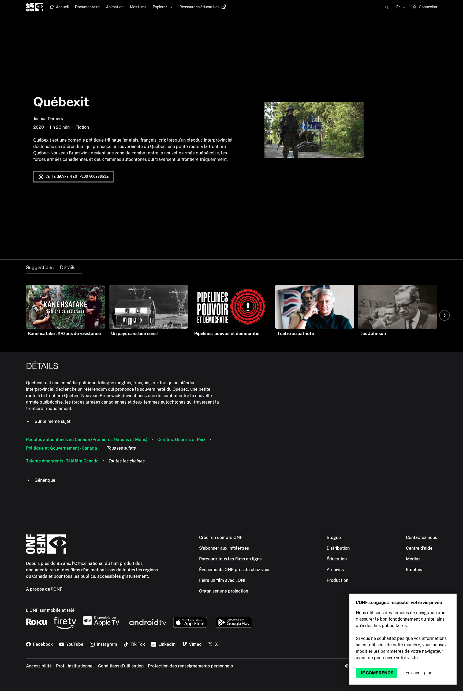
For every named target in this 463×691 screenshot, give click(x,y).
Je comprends (377, 672)
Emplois (414, 569)
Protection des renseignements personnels (190, 666)
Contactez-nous (421, 537)
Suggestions (40, 268)
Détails (67, 268)
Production (337, 580)
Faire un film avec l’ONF (223, 580)
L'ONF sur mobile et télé (50, 610)
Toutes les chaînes (127, 461)
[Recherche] (386, 7)
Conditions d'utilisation (121, 666)
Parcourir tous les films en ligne (230, 558)
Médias (413, 558)
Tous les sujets (121, 448)
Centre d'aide (419, 548)
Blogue (334, 537)
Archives (335, 569)
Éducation (337, 558)
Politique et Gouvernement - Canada (61, 448)
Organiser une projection (223, 591)
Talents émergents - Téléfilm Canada (62, 461)
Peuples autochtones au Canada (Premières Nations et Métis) (86, 439)
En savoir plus (418, 672)
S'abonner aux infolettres (224, 548)
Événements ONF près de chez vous (234, 569)
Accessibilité (39, 666)
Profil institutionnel (75, 666)
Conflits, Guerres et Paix (181, 439)
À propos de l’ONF (44, 589)
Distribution (338, 548)
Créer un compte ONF (220, 537)
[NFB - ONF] (34, 7)
